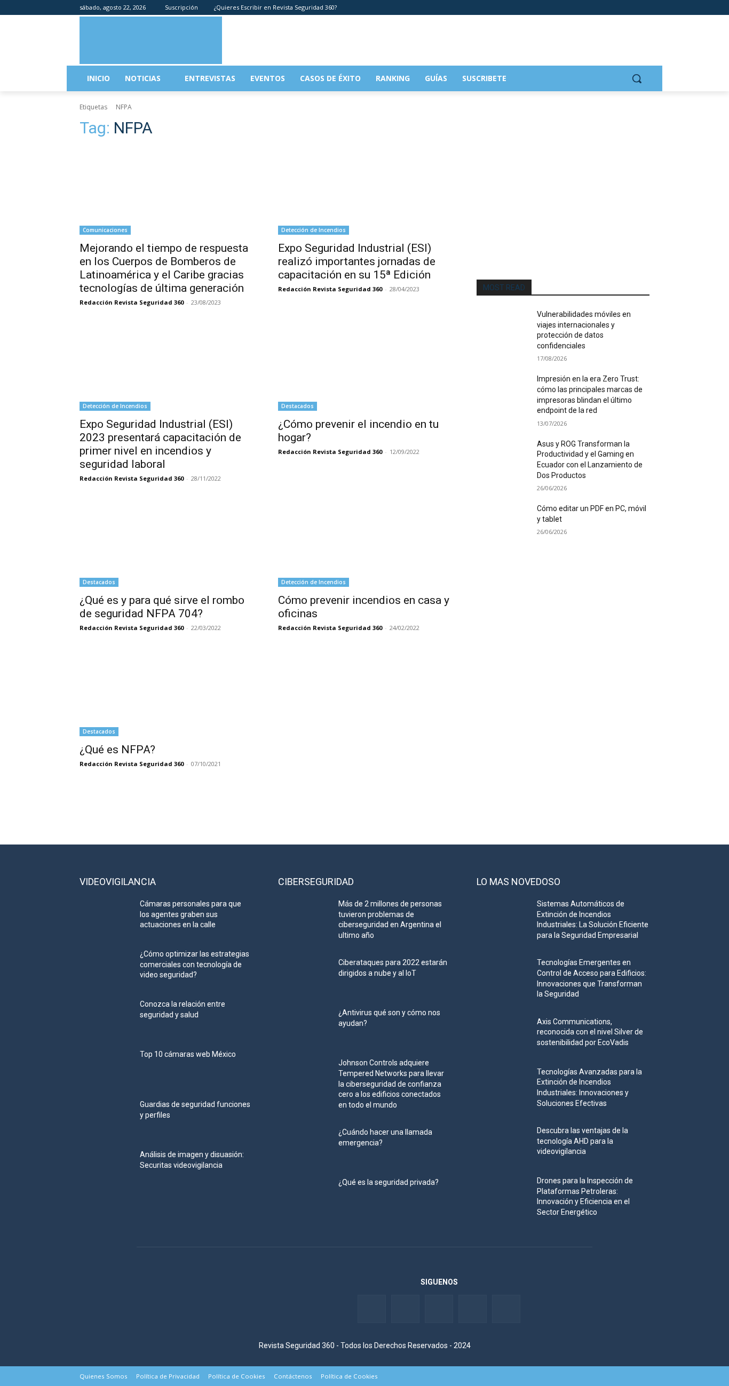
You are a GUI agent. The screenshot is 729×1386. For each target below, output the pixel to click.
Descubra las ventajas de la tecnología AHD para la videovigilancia (582, 1141)
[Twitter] (599, 8)
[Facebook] (584, 8)
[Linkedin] (614, 8)
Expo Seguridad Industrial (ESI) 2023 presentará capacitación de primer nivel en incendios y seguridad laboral (160, 444)
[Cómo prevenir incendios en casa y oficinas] (364, 543)
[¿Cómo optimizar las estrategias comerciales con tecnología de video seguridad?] (105, 967)
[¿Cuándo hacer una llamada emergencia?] (304, 1145)
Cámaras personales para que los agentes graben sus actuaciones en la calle (190, 914)
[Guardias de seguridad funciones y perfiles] (105, 1118)
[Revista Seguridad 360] (151, 40)
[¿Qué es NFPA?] (166, 693)
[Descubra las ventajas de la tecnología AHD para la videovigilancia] (502, 1144)
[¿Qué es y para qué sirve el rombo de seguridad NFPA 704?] (166, 543)
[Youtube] (628, 8)
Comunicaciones (105, 230)
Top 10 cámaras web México (188, 1054)
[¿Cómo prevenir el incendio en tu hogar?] (364, 367)
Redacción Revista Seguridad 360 (132, 302)
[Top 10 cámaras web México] (105, 1067)
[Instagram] (643, 8)
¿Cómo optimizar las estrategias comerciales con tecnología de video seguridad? (194, 964)
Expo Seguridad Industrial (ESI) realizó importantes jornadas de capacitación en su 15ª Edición (356, 261)
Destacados (297, 406)
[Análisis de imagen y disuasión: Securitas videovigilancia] (105, 1168)
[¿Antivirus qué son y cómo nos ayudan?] (304, 1026)
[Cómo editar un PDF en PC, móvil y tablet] (502, 522)
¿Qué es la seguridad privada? (388, 1182)
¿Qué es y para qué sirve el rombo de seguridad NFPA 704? (162, 607)
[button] (636, 78)
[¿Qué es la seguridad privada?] (304, 1195)
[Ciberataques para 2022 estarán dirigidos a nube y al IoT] (304, 976)
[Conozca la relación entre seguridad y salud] (105, 1017)
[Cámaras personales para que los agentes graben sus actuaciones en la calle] (105, 917)
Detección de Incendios (313, 230)
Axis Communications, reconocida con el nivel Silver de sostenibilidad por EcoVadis (590, 1032)
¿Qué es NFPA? (117, 749)
